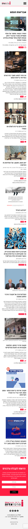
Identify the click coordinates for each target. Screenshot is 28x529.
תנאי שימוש (14, 524)
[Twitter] (13, 511)
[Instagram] (15, 511)
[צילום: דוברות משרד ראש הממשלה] (15, 292)
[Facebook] (18, 511)
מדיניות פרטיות (14, 522)
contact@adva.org (12, 515)
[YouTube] (10, 511)
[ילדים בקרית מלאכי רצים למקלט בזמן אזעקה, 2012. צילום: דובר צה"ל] (14, 343)
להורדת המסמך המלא (20, 99)
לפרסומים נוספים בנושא (18, 183)
